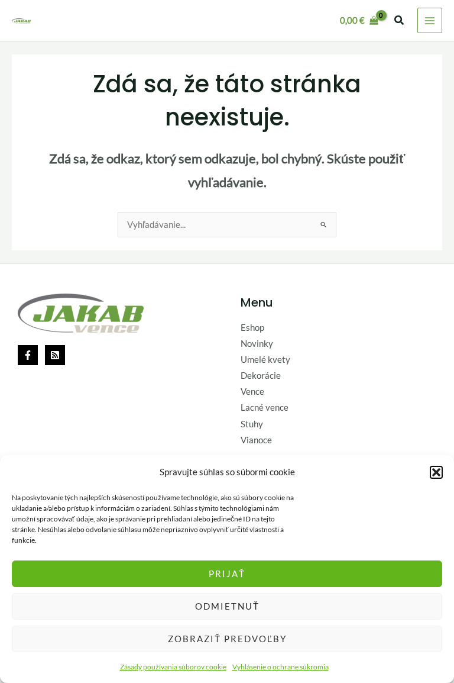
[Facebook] (28, 355)
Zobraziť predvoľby (227, 638)
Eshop (252, 328)
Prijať (227, 573)
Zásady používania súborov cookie (173, 666)
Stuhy (252, 424)
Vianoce (256, 440)
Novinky (257, 344)
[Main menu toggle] (429, 20)
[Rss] (55, 355)
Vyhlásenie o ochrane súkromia (280, 666)
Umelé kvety (265, 360)
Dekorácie (261, 376)
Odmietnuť (227, 606)
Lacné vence (264, 407)
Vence (252, 391)
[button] (436, 472)
